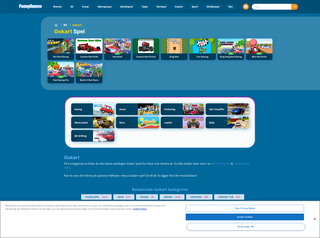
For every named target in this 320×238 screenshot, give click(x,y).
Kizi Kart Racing (220, 163)
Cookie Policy (140, 208)
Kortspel (161, 6)
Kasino (179, 6)
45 (152, 197)
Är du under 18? (246, 226)
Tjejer (145, 6)
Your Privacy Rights (245, 208)
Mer (230, 6)
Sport (195, 6)
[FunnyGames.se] (56, 25)
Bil (72, 6)
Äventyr (57, 6)
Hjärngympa (105, 6)
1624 (105, 197)
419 (128, 197)
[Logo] (30, 6)
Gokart (77, 25)
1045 (177, 197)
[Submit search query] (294, 7)
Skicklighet (126, 6)
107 (238, 197)
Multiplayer (213, 6)
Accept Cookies (245, 216)
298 (206, 197)
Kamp (85, 6)
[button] (246, 7)
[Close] (314, 219)
